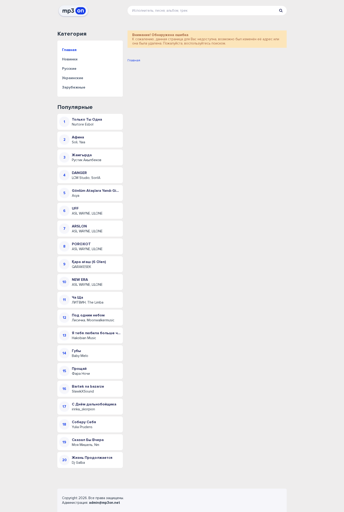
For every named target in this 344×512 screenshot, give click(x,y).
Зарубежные (73, 87)
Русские (69, 68)
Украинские (72, 78)
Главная (69, 50)
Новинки (69, 59)
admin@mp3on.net (104, 503)
